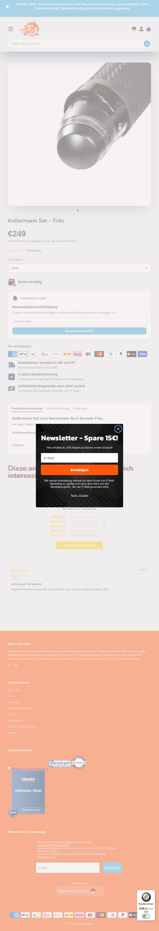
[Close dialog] (118, 428)
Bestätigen (79, 469)
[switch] (146, 916)
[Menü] (152, 892)
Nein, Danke (79, 495)
